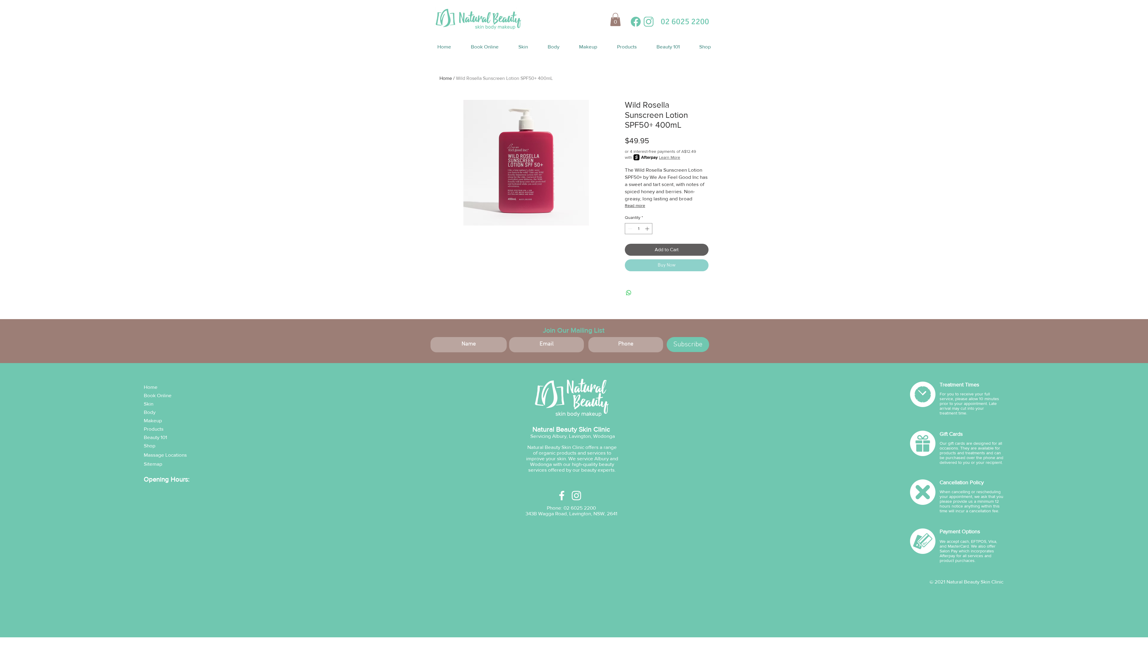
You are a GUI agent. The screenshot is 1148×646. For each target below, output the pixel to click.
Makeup (153, 420)
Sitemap (153, 464)
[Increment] (647, 228)
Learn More (669, 157)
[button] (615, 19)
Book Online (158, 395)
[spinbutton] (638, 228)
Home (445, 78)
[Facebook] (561, 495)
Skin (148, 403)
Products (154, 429)
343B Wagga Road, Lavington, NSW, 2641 (571, 513)
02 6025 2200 (580, 508)
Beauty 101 (155, 437)
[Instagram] (576, 495)
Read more (635, 205)
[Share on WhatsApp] (628, 292)
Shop (149, 445)
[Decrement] (629, 228)
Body (149, 412)
